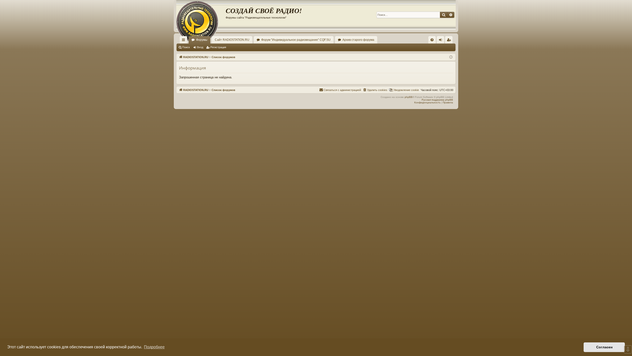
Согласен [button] (604, 347)
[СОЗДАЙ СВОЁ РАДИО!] (201, 15)
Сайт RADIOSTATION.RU (232, 40)
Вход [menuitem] (441, 41)
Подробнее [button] (154, 347)
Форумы (201, 40)
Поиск (186, 47)
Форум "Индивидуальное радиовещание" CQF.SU (296, 40)
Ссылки (184, 41)
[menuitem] (432, 40)
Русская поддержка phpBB (437, 99)
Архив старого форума (358, 40)
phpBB (409, 97)
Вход (200, 47)
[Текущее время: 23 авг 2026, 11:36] (451, 57)
